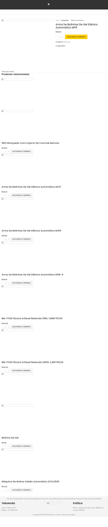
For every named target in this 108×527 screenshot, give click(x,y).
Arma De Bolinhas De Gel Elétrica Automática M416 (31, 230)
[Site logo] (54, 4)
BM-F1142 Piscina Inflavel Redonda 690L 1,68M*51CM (32, 318)
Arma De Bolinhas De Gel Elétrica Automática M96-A (32, 274)
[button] (21, 151)
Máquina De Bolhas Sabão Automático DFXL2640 (30, 481)
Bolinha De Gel (10, 437)
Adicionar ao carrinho (76, 37)
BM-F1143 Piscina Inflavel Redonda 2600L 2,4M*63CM (32, 362)
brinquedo (65, 20)
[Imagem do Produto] (17, 125)
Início (57, 20)
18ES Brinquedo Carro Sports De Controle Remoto (30, 143)
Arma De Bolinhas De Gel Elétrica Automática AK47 (31, 186)
